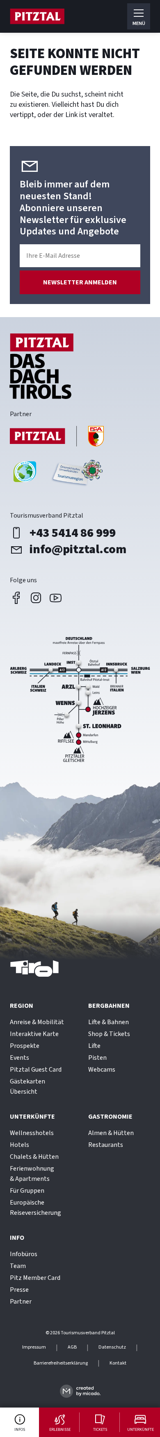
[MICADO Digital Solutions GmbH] (80, 1391)
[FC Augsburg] (57, 437)
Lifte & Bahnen (108, 1022)
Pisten (97, 1057)
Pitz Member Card (35, 1277)
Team (18, 1265)
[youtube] (55, 597)
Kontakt (118, 1363)
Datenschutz (112, 1347)
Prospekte (24, 1045)
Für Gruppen (27, 1190)
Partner (21, 1301)
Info (17, 1237)
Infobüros (23, 1254)
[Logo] (37, 16)
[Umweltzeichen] (76, 475)
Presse (19, 1289)
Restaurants (105, 1144)
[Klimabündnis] (25, 475)
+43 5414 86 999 (73, 533)
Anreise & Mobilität (37, 1022)
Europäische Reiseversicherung (35, 1207)
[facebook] (16, 597)
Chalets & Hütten (34, 1156)
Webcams (101, 1069)
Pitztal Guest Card (36, 1069)
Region (21, 1005)
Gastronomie (110, 1116)
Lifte (94, 1045)
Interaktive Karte (34, 1033)
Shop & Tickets (109, 1033)
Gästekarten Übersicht (27, 1086)
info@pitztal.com (78, 549)
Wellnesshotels (32, 1132)
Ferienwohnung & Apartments (32, 1173)
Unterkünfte (32, 1116)
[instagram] (36, 597)
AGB (72, 1347)
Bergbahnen (109, 1005)
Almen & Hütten (111, 1132)
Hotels (19, 1144)
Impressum (34, 1347)
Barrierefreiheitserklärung (61, 1363)
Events (19, 1057)
